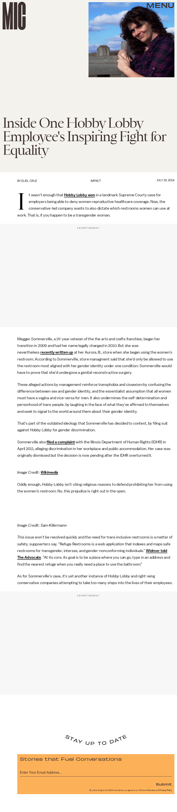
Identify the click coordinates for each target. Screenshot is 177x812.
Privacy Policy (165, 790)
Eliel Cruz (29, 181)
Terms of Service (147, 790)
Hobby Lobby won (79, 195)
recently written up (56, 352)
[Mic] (14, 16)
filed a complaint (61, 442)
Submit (164, 784)
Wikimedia (49, 472)
